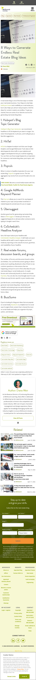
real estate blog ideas (8, 359)
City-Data (4, 276)
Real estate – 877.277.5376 (30, 616)
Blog (3, 16)
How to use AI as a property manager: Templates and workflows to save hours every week (23, 476)
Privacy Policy (20, 669)
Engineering (30, 582)
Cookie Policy (18, 616)
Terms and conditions (18, 620)
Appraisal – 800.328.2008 (30, 611)
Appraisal (9, 16)
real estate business (7, 364)
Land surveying (30, 579)
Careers (6, 584)
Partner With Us (18, 573)
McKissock (19, 459)
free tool (6, 199)
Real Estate (17, 16)
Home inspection (30, 576)
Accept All (24, 676)
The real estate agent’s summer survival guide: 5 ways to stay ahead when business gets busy (24, 446)
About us (6, 570)
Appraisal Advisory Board (6, 580)
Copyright (18, 610)
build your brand (6, 105)
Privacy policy (18, 613)
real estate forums (21, 364)
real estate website (7, 368)
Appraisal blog (18, 570)
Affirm (6, 573)
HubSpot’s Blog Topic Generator (11, 129)
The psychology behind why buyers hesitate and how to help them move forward (24, 435)
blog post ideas (6, 354)
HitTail (3, 146)
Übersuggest (10, 217)
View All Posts (18, 418)
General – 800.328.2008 (30, 621)
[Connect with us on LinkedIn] (13, 640)
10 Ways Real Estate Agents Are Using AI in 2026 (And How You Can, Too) (24, 487)
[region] (18, 666)
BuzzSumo (14, 305)
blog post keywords (18, 354)
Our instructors (6, 576)
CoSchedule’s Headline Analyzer (11, 238)
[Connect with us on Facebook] (18, 640)
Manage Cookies (18, 626)
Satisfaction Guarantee (6, 599)
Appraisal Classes (30, 570)
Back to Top (18, 651)
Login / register (6, 610)
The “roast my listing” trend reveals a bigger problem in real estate (24, 455)
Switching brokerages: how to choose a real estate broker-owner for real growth (24, 465)
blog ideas (20, 350)
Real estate (30, 573)
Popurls (10, 173)
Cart (13, 3)
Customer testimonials (6, 594)
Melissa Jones (19, 440)
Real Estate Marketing (8, 63)
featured (29, 354)
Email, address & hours (30, 627)
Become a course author (6, 589)
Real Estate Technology (8, 350)
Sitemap (6, 603)
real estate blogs (21, 359)
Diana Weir (6, 66)
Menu (32, 10)
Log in (22, 3)
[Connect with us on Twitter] (23, 640)
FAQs (29, 631)
